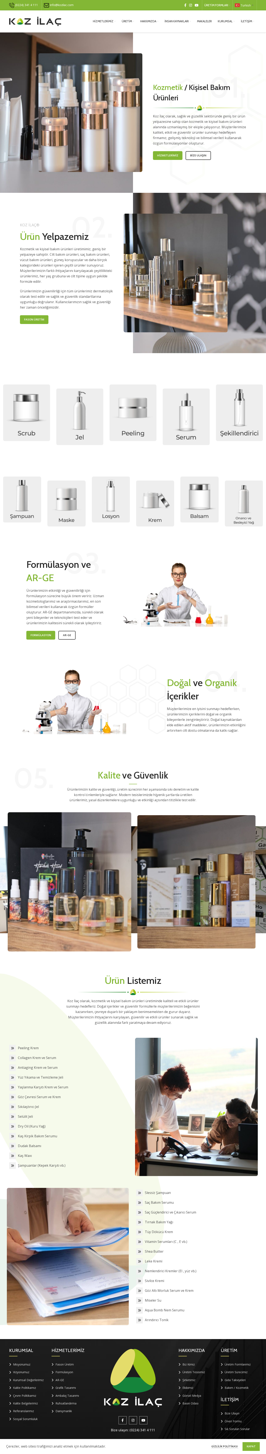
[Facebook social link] (185, 5)
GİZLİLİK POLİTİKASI (224, 1446)
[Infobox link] (23, 5)
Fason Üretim (34, 322)
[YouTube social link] (196, 5)
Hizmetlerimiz (167, 153)
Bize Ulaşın (198, 153)
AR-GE (65, 635)
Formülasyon (38, 635)
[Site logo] (35, 21)
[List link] (27, 1364)
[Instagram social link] (190, 5)
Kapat (251, 1446)
